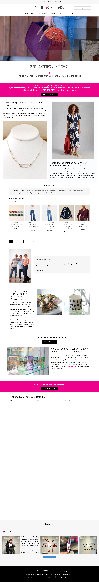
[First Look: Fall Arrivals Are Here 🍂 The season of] (49, 545)
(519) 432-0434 (28, 577)
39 (33, 241)
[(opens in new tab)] (25, 150)
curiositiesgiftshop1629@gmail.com (44, 577)
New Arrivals (26, 571)
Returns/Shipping (61, 571)
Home (26, 13)
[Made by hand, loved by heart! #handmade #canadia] (69, 545)
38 (29, 241)
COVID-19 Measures (48, 571)
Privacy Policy (73, 571)
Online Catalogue (42, 13)
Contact (72, 13)
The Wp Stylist (70, 577)
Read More (40, 270)
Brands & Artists (56, 13)
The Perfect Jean (44, 259)
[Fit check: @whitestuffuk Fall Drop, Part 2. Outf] (11, 545)
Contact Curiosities (18, 190)
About (32, 13)
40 (37, 241)
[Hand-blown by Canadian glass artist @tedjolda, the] (30, 545)
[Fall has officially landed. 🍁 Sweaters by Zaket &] (88, 545)
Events (65, 13)
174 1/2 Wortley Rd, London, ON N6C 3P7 (49, 2)
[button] (48, 13)
